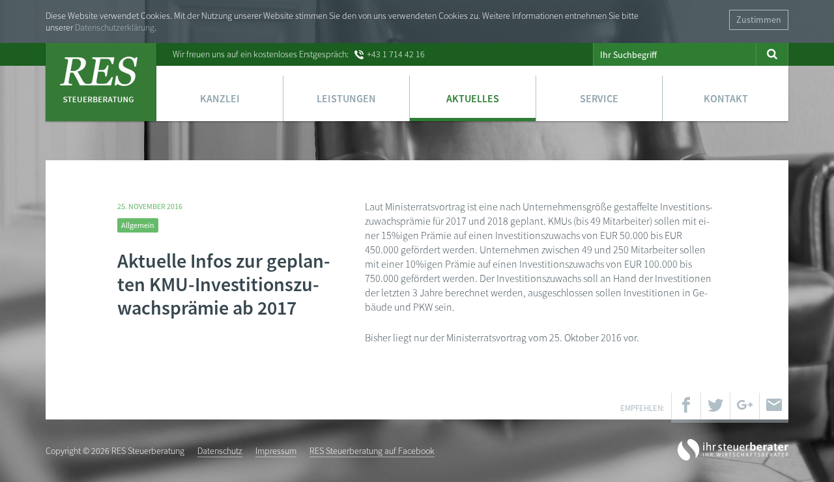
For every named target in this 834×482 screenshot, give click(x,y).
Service (599, 98)
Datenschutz (219, 451)
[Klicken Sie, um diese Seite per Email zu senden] (774, 408)
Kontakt (726, 98)
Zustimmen (758, 19)
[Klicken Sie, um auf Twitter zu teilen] (715, 408)
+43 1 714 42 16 (396, 54)
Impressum (275, 451)
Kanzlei (220, 98)
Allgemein (137, 225)
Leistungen (346, 98)
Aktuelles (472, 98)
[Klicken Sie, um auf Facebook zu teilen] (686, 408)
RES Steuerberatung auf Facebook (372, 451)
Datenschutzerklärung (114, 27)
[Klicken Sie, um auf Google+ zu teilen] (744, 408)
